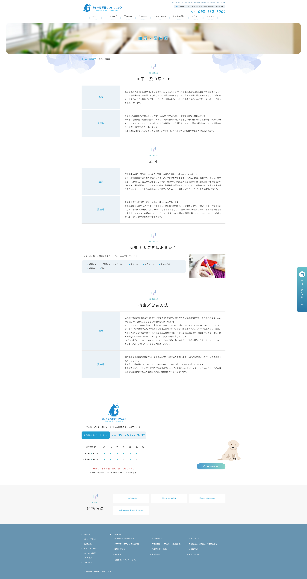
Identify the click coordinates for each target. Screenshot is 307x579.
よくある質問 (179, 17)
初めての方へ (160, 17)
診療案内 (143, 17)
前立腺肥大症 (157, 538)
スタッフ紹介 (111, 17)
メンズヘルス (194, 554)
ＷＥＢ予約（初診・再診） (302, 293)
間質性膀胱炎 (119, 549)
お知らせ (210, 17)
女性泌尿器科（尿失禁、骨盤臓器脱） (167, 544)
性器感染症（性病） (160, 549)
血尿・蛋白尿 (194, 538)
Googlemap (212, 466)
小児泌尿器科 (157, 554)
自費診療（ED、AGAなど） (125, 560)
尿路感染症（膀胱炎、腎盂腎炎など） (204, 544)
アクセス (196, 17)
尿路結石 (118, 554)
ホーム (95, 17)
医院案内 (128, 17)
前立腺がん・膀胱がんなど (125, 538)
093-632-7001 (114, 435)
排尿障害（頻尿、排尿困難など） (127, 544)
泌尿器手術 (193, 549)
